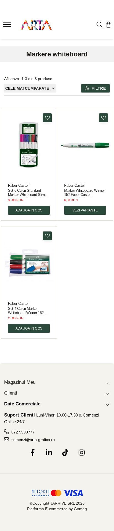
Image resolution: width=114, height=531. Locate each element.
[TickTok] (65, 453)
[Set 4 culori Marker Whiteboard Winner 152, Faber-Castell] (29, 263)
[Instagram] (81, 453)
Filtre (97, 88)
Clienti (10, 393)
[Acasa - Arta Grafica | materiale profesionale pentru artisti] (36, 25)
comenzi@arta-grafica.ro (32, 439)
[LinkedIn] (49, 453)
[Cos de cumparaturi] (108, 25)
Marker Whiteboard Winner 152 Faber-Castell (84, 192)
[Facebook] (32, 453)
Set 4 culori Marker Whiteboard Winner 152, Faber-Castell (26, 310)
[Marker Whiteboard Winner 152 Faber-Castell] (85, 145)
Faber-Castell (18, 185)
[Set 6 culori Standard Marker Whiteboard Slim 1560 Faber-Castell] (29, 145)
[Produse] (7, 26)
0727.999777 (22, 432)
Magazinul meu (19, 382)
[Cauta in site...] (99, 25)
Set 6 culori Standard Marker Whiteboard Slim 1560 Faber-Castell (26, 192)
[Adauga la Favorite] (47, 117)
